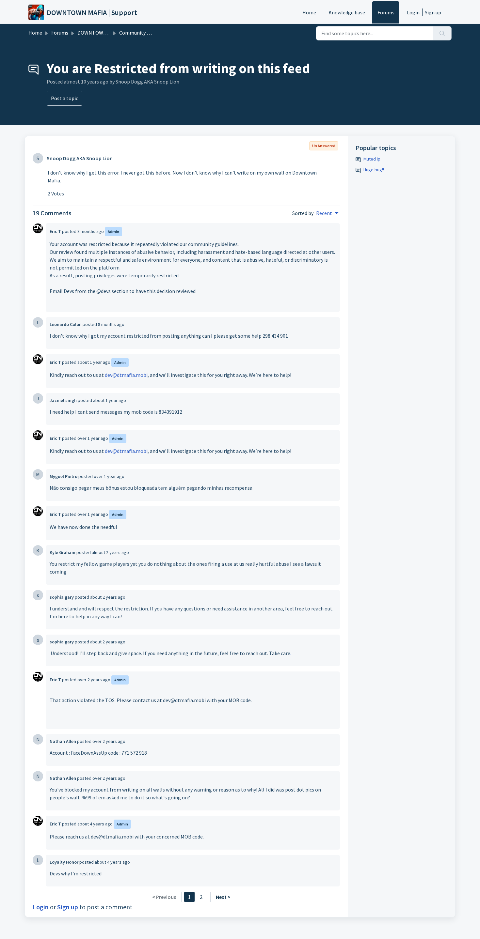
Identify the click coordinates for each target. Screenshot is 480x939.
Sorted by (302, 213)
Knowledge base (346, 12)
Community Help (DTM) (145, 32)
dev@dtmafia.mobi (126, 375)
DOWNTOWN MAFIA (99, 32)
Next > (223, 897)
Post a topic (64, 98)
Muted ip (371, 159)
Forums (385, 12)
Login (413, 12)
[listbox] (327, 213)
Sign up (433, 12)
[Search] (442, 33)
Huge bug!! (373, 170)
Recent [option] (324, 213)
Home (309, 12)
